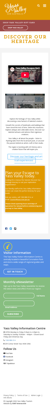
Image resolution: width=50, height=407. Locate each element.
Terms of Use (22, 395)
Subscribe (13, 314)
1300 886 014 (10, 340)
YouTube (9, 353)
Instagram (9, 360)
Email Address (11, 307)
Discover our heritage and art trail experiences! (26, 158)
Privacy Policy (8, 395)
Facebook (9, 357)
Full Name (41, 296)
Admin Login (35, 395)
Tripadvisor (10, 363)
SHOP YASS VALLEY (15, 28)
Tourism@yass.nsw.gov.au (20, 199)
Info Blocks (7, 398)
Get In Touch (15, 271)
